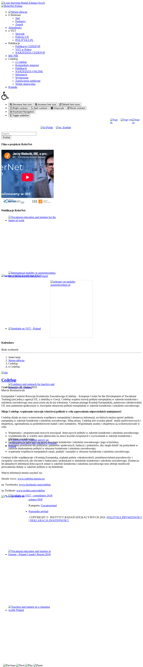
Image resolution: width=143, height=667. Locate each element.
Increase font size (46, 104)
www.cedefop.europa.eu (31, 478)
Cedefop (8, 380)
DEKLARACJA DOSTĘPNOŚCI (49, 520)
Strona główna (16, 360)
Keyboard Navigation (23, 111)
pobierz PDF (36, 499)
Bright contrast (20, 108)
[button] (71, 96)
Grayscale (58, 108)
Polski (49, 127)
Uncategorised (49, 505)
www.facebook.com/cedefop (35, 484)
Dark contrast (40, 108)
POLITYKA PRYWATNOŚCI (124, 517)
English (66, 127)
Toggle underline (20, 115)
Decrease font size (22, 104)
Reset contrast (77, 108)
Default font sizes (70, 104)
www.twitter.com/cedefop (30, 490)
